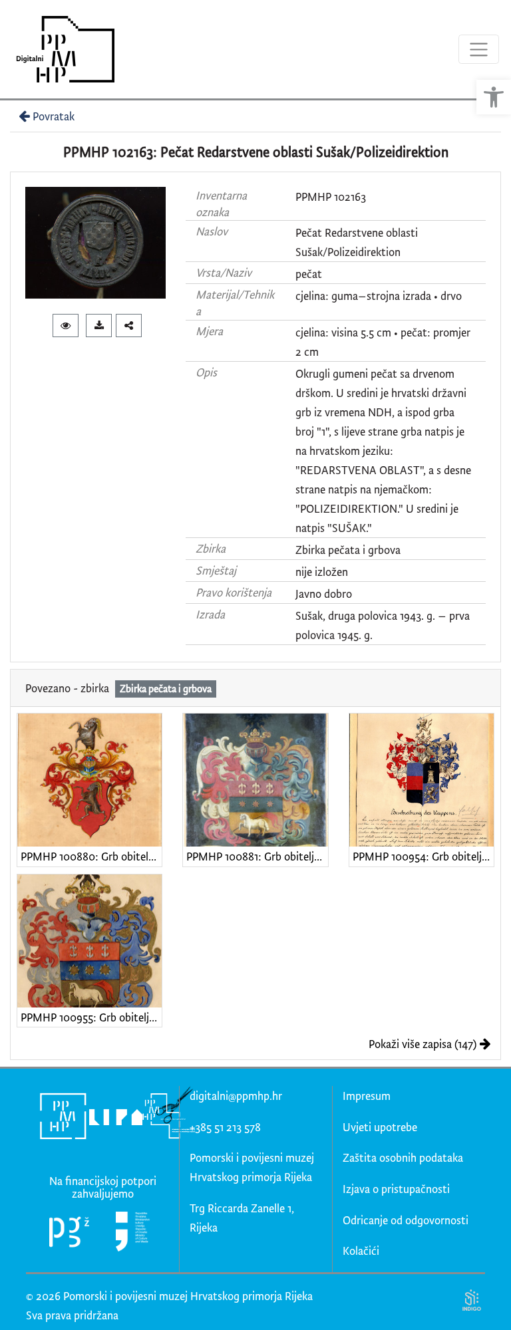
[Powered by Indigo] (471, 1299)
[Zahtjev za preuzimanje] (99, 325)
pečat (308, 273)
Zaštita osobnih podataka (403, 1157)
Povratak (54, 116)
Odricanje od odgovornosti (405, 1220)
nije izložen (321, 571)
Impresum (367, 1095)
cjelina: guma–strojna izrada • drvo (378, 295)
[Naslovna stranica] (61, 49)
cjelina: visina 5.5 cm (343, 332)
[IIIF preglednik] (66, 325)
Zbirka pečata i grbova (348, 549)
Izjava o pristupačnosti (396, 1188)
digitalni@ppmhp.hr (236, 1095)
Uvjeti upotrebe (380, 1126)
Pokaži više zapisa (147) (422, 1043)
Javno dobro (323, 593)
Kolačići (361, 1250)
